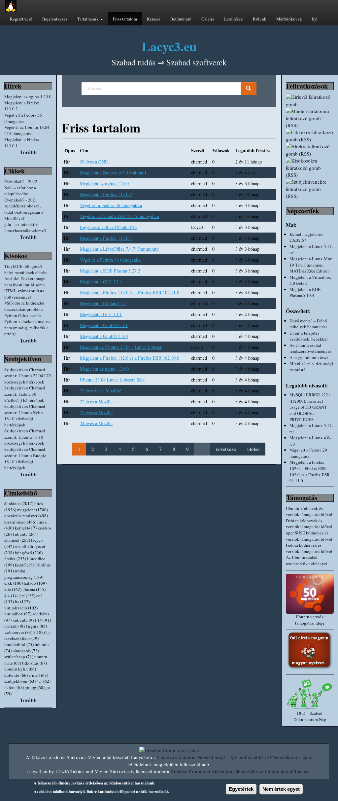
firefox (10, 559)
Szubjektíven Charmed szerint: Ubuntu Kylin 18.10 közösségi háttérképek (24, 415)
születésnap (14, 657)
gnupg (30, 687)
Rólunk (259, 19)
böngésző (23, 553)
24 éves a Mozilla (96, 423)
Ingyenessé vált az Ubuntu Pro (108, 227)
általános (12, 503)
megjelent (26, 510)
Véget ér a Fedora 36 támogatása (110, 260)
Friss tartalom (125, 19)
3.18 (37, 632)
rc (23, 596)
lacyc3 (37, 540)
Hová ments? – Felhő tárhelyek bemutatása (308, 324)
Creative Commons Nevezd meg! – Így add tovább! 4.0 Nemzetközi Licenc (234, 757)
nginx (33, 626)
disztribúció (15, 522)
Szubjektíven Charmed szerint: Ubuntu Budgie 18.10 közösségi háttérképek (25, 458)
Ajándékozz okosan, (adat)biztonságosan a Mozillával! (23, 212)
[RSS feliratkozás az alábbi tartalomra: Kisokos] (310, 167)
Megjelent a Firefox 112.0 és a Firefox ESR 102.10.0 (129, 358)
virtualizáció (15, 608)
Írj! (314, 19)
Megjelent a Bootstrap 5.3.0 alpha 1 (113, 172)
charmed (11, 540)
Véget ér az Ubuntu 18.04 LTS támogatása (27, 130)
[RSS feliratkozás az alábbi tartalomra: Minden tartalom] (310, 118)
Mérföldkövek (289, 19)
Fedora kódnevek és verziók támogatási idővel (309, 548)
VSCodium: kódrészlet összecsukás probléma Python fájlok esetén (24, 309)
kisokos (44, 528)
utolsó (253, 449)
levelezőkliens (17, 638)
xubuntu (20, 620)
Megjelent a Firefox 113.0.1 (106, 238)
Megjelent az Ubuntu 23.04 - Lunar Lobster (121, 347)
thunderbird (14, 644)
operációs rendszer (20, 516)
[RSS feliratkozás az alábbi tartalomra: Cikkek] (310, 136)
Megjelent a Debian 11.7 (103, 303)
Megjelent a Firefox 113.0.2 (106, 194)
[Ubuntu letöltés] (310, 594)
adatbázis (40, 614)
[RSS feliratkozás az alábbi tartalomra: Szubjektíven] (310, 189)
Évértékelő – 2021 (20, 200)
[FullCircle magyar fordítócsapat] (310, 650)
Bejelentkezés (54, 19)
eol (39, 596)
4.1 (39, 681)
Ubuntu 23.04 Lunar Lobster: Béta (112, 380)
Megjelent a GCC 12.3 (101, 281)
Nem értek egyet (281, 789)
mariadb (11, 626)
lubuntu (42, 644)
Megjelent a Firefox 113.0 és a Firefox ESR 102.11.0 (129, 292)
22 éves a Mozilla (96, 401)
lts (17, 601)
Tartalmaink (88, 19)
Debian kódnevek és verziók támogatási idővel (309, 524)
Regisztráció (21, 19)
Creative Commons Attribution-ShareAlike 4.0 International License (241, 771)
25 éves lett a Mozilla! (100, 390)
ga (48, 687)
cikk (8, 583)
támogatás (22, 651)
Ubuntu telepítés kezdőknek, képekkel (308, 336)
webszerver (14, 632)
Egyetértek (241, 789)
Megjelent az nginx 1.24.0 (104, 369)
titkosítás (30, 663)
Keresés (153, 19)
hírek (39, 503)
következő (226, 449)
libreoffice (36, 559)
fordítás (44, 565)
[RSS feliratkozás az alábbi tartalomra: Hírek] (310, 150)
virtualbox (13, 614)
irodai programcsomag (18, 574)
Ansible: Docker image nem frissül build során (24, 281)
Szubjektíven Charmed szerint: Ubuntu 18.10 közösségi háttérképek (24, 437)
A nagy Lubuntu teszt (308, 357)
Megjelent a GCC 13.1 (101, 314)
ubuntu (21, 534)
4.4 (7, 596)
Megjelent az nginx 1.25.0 (27, 96)
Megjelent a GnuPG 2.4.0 (104, 336)
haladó (30, 583)
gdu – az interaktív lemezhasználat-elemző (25, 227)
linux (42, 522)
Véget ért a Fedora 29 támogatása (308, 453)
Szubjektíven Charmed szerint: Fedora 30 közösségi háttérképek (24, 394)
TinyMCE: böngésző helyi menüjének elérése (26, 269)
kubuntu (11, 675)
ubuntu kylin (16, 669)
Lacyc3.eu (169, 46)
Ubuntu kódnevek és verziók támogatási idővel (309, 511)
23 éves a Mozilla (96, 412)
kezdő (20, 565)
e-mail (34, 675)
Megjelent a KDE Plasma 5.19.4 (305, 292)
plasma (28, 589)
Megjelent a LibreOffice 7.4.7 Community (119, 249)
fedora (10, 687)
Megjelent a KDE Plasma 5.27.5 (110, 271)
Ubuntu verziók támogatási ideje (309, 620)
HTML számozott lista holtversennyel (24, 294)
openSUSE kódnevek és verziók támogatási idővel (309, 536)
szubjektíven (15, 681)
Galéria (207, 19)
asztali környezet (30, 546)
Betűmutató (180, 19)
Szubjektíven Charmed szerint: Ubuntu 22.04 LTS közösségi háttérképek (27, 376)
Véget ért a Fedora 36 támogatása (23, 118)
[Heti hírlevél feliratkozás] (310, 100)
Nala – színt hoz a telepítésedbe (20, 191)
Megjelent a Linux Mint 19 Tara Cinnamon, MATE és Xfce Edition (311, 265)
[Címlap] (11, 6)
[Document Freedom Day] (310, 694)
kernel (20, 528)
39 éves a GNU (94, 162)
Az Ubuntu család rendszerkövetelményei (310, 348)
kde (7, 589)
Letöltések (233, 19)
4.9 (40, 620)
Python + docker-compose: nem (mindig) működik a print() (28, 327)
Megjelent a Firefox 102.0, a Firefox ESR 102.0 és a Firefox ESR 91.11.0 (309, 471)
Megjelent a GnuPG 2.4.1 (104, 325)
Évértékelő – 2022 (20, 181)
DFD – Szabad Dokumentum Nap (309, 716)
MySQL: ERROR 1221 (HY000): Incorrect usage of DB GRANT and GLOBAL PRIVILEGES (309, 407)
